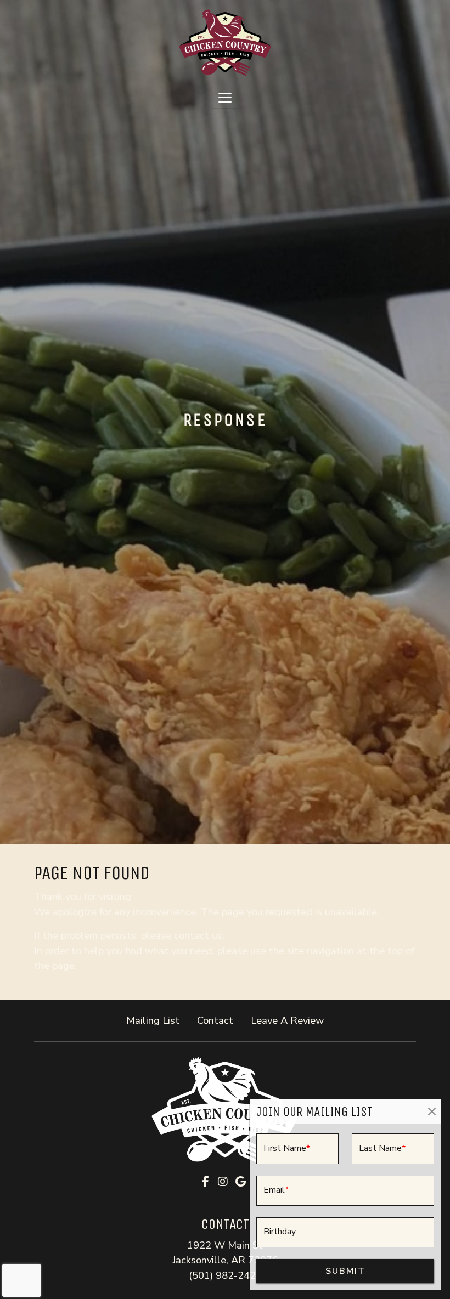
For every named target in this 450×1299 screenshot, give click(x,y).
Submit (345, 1271)
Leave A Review (292, 1020)
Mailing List (152, 1020)
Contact (215, 1020)
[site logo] (225, 42)
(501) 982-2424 (225, 1275)
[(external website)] (225, 1110)
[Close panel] (431, 1112)
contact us (198, 935)
